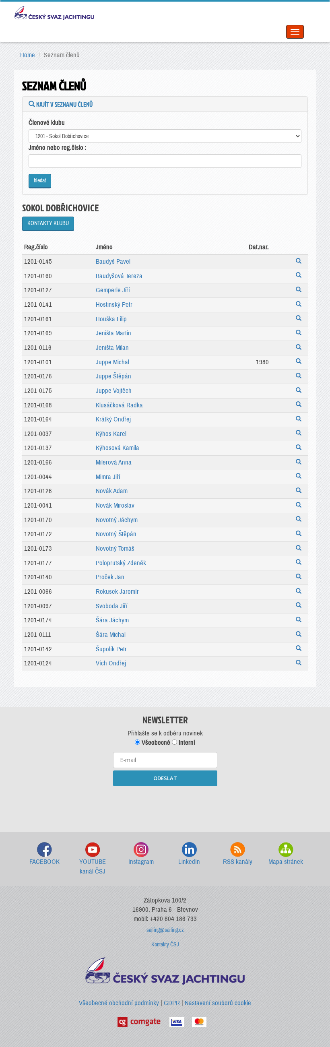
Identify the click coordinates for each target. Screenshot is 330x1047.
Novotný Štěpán (116, 534)
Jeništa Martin (113, 333)
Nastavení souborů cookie (218, 1003)
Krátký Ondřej (113, 419)
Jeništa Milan (112, 347)
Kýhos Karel (111, 433)
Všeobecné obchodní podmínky (119, 1003)
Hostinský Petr (114, 304)
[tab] (165, 104)
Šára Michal (111, 634)
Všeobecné (155, 742)
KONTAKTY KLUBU (48, 223)
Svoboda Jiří (112, 606)
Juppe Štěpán (113, 376)
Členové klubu (47, 122)
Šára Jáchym (112, 620)
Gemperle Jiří (113, 290)
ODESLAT (165, 778)
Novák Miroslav (115, 505)
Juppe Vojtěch (114, 390)
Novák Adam (112, 490)
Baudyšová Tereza (119, 276)
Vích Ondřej (111, 663)
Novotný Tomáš (115, 548)
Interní (186, 742)
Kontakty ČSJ (165, 945)
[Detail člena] (299, 262)
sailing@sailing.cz (165, 930)
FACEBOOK (44, 861)
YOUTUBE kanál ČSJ (92, 866)
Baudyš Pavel (113, 261)
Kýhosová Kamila (117, 447)
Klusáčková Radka (119, 405)
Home (27, 55)
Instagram (141, 861)
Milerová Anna (114, 462)
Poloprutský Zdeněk (121, 563)
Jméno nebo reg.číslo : (58, 147)
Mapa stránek (285, 861)
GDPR (172, 1003)
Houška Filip (111, 319)
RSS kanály (237, 861)
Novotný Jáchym (117, 519)
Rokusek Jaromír (117, 591)
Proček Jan (110, 577)
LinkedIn (189, 861)
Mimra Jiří (108, 476)
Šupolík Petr (111, 649)
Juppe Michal (112, 362)
